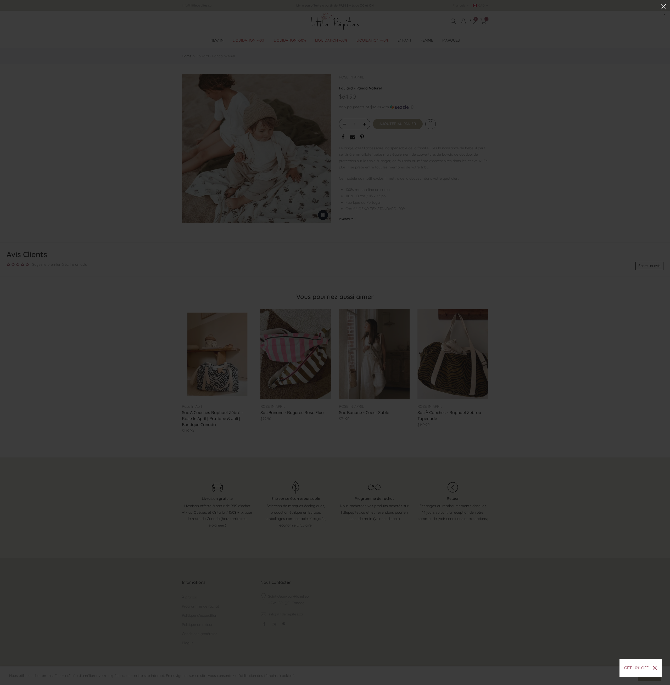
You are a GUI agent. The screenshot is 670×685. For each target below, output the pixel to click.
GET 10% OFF (636, 667)
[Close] (655, 668)
